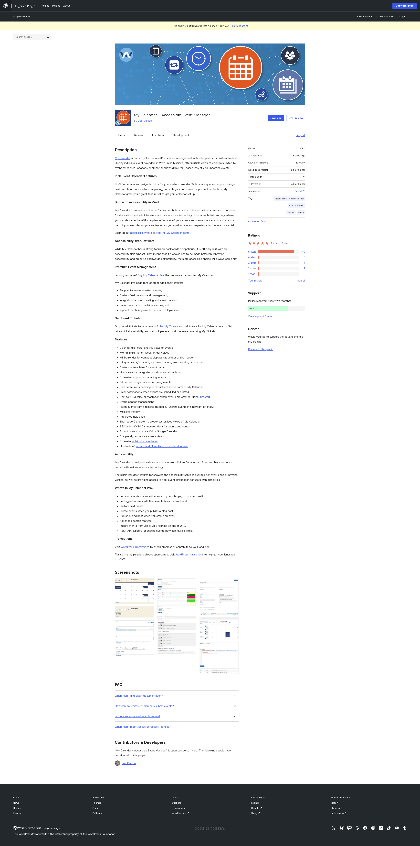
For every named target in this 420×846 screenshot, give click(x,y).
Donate (256, 808)
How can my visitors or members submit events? (144, 706)
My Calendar (122, 158)
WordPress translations (189, 554)
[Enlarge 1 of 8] (150, 582)
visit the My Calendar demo (172, 232)
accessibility (280, 198)
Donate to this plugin (260, 349)
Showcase (98, 797)
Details (122, 135)
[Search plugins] (48, 37)
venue (301, 212)
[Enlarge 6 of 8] (234, 582)
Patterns (97, 813)
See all (301, 280)
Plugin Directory (22, 16)
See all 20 (300, 191)
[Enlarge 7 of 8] (234, 621)
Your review (255, 280)
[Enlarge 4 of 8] (192, 582)
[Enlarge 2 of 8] (150, 610)
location (291, 212)
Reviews (139, 135)
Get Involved (258, 797)
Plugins (96, 808)
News (16, 802)
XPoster (204, 397)
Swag (255, 813)
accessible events (141, 232)
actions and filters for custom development (162, 446)
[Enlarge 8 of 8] (234, 646)
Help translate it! (239, 25)
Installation (158, 135)
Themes (97, 802)
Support (300, 135)
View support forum (260, 316)
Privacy (17, 813)
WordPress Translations (135, 547)
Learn (175, 797)
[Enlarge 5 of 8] (192, 620)
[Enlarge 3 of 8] (150, 624)
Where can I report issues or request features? (143, 726)
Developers (178, 808)
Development (181, 135)
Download (276, 118)
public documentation (145, 441)
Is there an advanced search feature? (137, 716)
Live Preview (295, 118)
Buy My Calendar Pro (151, 275)
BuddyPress (339, 813)
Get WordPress (405, 5)
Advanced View (257, 221)
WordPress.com (341, 797)
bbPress (337, 808)
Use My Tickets (168, 326)
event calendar (296, 198)
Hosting (17, 808)
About (16, 797)
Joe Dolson (145, 120)
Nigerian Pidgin (52, 828)
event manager (296, 205)
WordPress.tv (180, 813)
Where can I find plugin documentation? (139, 695)
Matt (334, 802)
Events (255, 802)
